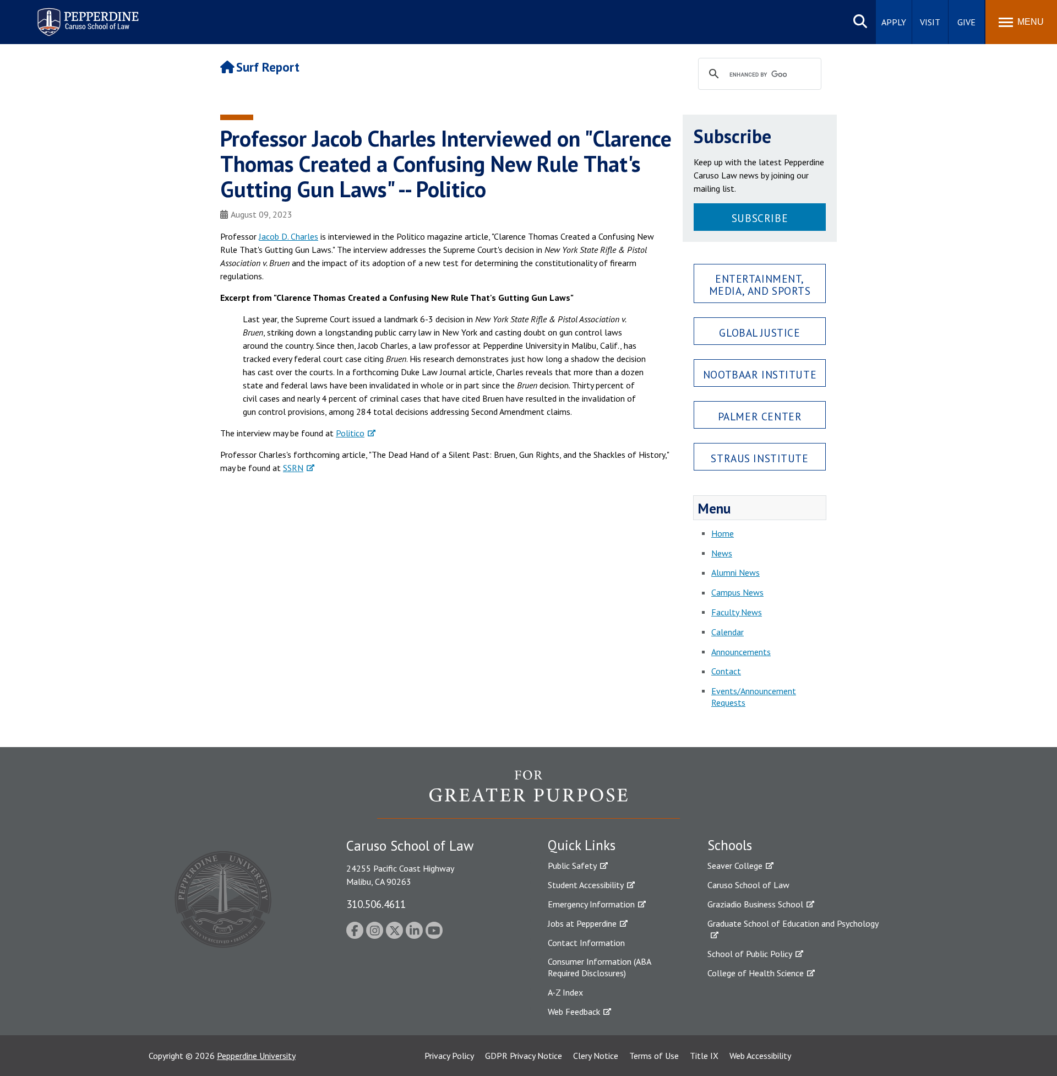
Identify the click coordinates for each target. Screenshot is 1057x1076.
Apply (893, 22)
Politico (350, 433)
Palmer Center (760, 416)
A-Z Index (565, 992)
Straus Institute (759, 458)
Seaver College (734, 865)
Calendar (727, 631)
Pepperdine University (256, 1055)
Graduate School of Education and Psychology (793, 923)
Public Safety (572, 865)
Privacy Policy (449, 1055)
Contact (726, 671)
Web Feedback (574, 1011)
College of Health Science (755, 972)
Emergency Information (591, 904)
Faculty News (736, 612)
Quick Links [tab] (581, 845)
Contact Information (586, 942)
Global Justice (759, 332)
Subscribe (760, 218)
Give (966, 22)
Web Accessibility (760, 1055)
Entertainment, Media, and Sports (760, 284)
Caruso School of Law (748, 884)
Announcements (741, 651)
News (721, 553)
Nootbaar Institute (759, 374)
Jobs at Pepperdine (582, 923)
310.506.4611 (376, 904)
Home (722, 533)
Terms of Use (654, 1055)
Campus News (737, 592)
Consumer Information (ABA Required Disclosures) (599, 967)
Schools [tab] (729, 845)
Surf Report (267, 67)
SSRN (293, 467)
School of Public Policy (749, 953)
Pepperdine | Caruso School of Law (86, 15)
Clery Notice (595, 1055)
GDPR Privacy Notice (523, 1055)
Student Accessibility (586, 884)
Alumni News (735, 572)
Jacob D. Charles (288, 236)
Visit (930, 22)
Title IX (704, 1055)
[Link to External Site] (528, 794)
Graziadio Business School (755, 904)
